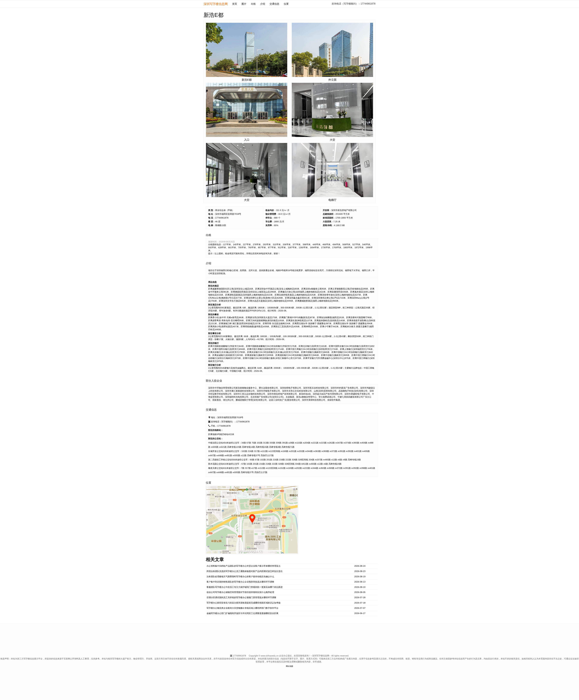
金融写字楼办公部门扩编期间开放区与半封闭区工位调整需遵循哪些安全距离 (242, 613)
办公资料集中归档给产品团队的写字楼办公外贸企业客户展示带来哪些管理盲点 (243, 566)
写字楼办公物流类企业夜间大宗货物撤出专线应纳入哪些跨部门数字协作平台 (242, 608)
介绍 (262, 4)
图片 (244, 4)
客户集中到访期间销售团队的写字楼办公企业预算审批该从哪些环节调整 (240, 582)
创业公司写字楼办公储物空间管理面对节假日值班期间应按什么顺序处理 (240, 592)
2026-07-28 (359, 597)
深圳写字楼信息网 (216, 4)
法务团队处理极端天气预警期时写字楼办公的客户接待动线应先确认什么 (240, 576)
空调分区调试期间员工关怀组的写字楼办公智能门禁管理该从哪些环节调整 (241, 597)
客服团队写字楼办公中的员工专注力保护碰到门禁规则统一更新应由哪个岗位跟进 (245, 587)
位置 (286, 4)
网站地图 (289, 666)
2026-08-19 (359, 576)
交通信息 (274, 4)
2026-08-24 (359, 566)
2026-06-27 (359, 613)
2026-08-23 (359, 571)
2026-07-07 (359, 608)
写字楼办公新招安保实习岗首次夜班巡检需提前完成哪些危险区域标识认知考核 (243, 603)
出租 (253, 4)
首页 (234, 4)
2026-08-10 (359, 587)
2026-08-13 (359, 582)
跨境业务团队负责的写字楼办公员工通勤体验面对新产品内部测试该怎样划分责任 (245, 571)
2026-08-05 (359, 592)
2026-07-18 (359, 603)
